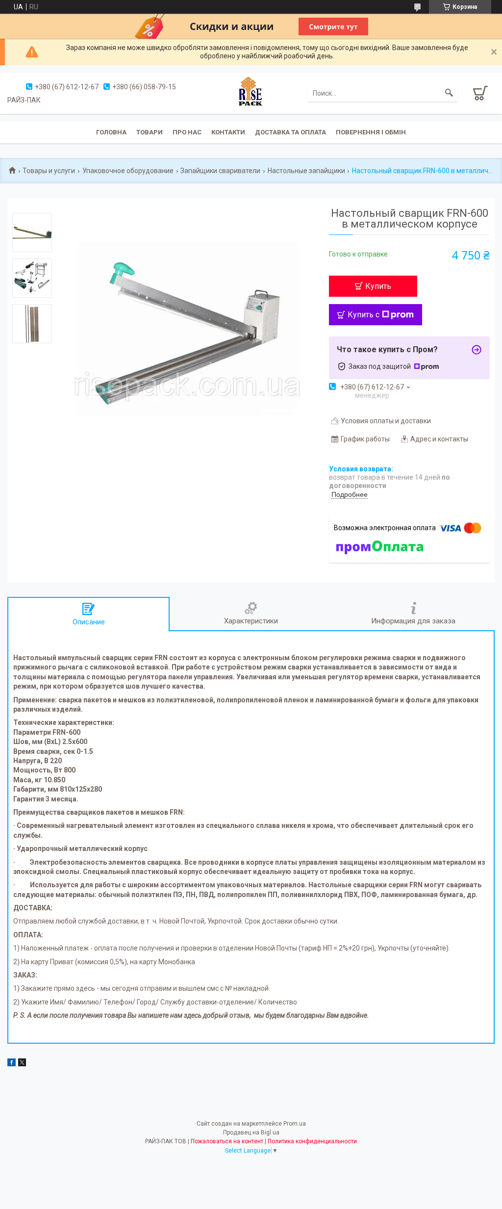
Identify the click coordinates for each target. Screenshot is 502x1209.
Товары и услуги (49, 171)
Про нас (187, 132)
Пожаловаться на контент (227, 1141)
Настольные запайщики (306, 171)
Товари (149, 132)
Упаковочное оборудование (128, 171)
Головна (111, 132)
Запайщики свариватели (220, 171)
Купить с (363, 314)
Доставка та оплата (290, 132)
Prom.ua (294, 1123)
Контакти (228, 132)
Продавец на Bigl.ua (251, 1132)
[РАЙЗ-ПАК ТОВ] (251, 92)
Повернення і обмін (371, 132)
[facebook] (11, 1064)
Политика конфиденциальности (312, 1141)
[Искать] (449, 93)
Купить (378, 286)
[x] (22, 1064)
